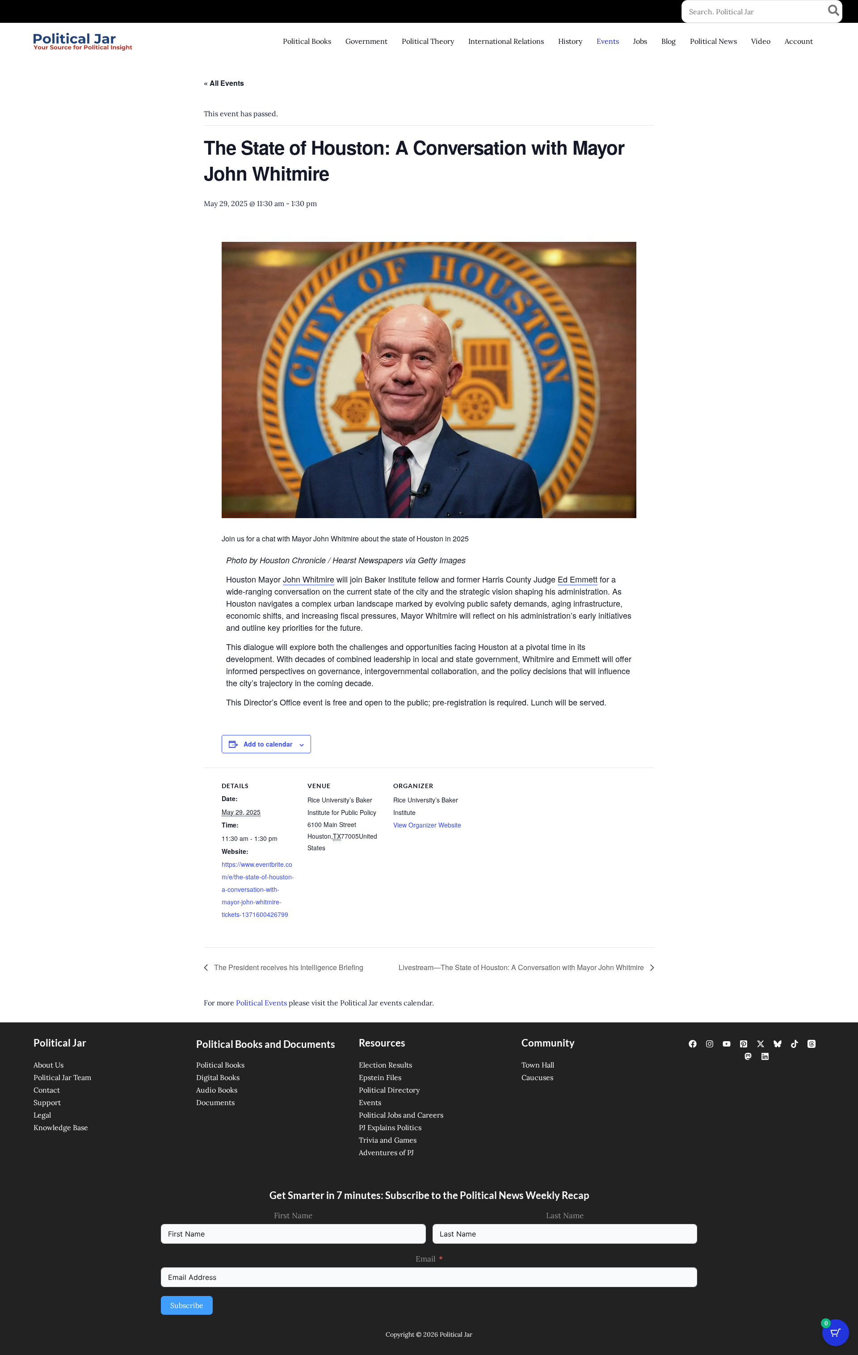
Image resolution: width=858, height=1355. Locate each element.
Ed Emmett (577, 579)
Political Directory (389, 1089)
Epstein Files (380, 1077)
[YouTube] (727, 1044)
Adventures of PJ (386, 1152)
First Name (293, 1215)
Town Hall (538, 1064)
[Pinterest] (744, 1044)
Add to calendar (268, 743)
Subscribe (186, 1305)
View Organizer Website (427, 824)
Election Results (385, 1064)
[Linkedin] (765, 1056)
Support (47, 1102)
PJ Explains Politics (390, 1127)
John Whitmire (308, 579)
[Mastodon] (748, 1056)
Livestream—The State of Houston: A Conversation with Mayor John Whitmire (522, 967)
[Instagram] (710, 1044)
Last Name (565, 1215)
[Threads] (812, 1044)
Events (370, 1102)
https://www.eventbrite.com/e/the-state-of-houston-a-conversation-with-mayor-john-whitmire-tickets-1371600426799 (258, 889)
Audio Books (216, 1089)
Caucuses (537, 1077)
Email (426, 1259)
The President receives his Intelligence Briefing (287, 967)
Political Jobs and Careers (401, 1114)
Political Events (261, 1002)
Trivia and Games (387, 1139)
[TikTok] (795, 1044)
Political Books (220, 1064)
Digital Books (218, 1077)
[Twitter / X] (761, 1044)
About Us (48, 1064)
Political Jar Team (62, 1077)
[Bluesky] (778, 1044)
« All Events (224, 83)
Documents (215, 1102)
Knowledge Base (61, 1127)
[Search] (834, 11)
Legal (42, 1114)
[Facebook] (693, 1044)
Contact (47, 1089)
